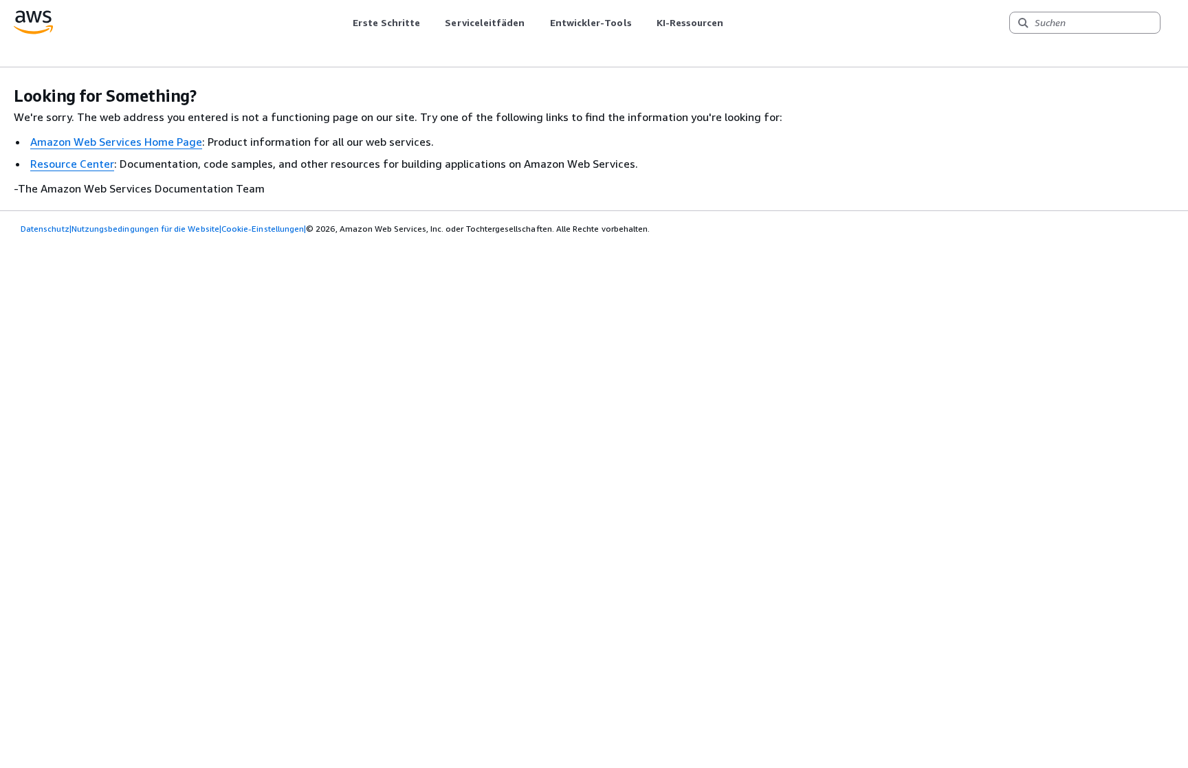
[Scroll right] (733, 23)
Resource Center (72, 164)
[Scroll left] (342, 23)
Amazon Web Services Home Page (116, 142)
